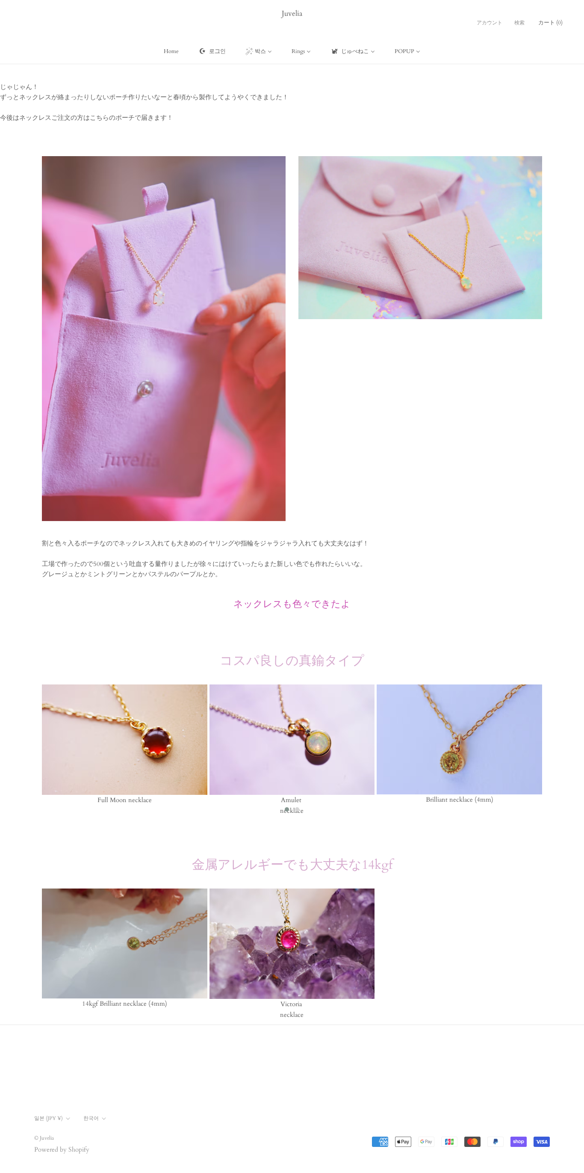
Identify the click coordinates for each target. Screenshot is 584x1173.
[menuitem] (171, 51)
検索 (519, 22)
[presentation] (29, 750)
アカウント (489, 22)
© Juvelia (44, 1137)
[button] (287, 809)
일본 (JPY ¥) (48, 1118)
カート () (550, 23)
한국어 (91, 1118)
